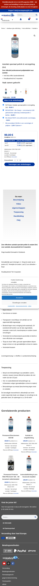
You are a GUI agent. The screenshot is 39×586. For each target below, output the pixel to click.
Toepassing (18, 212)
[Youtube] (4, 563)
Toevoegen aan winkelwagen (19, 164)
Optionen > (19, 125)
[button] (7, 20)
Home (3, 28)
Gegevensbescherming (21, 306)
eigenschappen (18, 208)
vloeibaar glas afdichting (13, 28)
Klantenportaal (9, 528)
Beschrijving (18, 200)
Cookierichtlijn (11, 306)
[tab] (18, 200)
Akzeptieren (19, 297)
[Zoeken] (36, 15)
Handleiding (19, 216)
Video (18, 204)
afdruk (29, 306)
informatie (7, 523)
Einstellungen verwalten (19, 302)
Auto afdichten (26, 28)
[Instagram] (8, 563)
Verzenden (14, 157)
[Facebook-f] (13, 563)
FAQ (18, 220)
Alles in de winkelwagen (13, 100)
